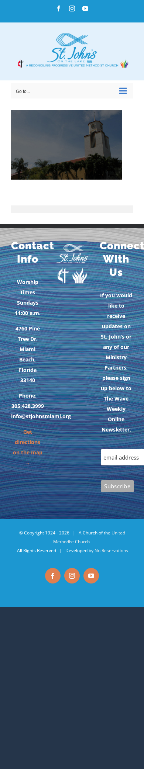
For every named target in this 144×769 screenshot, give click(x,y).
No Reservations (111, 550)
